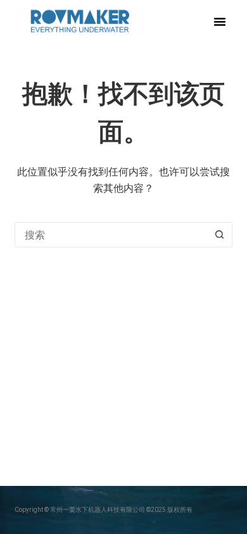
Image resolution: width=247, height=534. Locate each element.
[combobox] (111, 234)
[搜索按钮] (220, 235)
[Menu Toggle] (219, 21)
